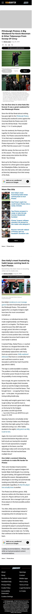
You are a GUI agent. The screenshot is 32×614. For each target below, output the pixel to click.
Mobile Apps (23, 578)
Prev (6, 71)
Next (25, 71)
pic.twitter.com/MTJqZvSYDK (12, 410)
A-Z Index (22, 591)
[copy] (12, 45)
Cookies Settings (7, 596)
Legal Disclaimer (25, 588)
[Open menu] (3, 3)
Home (3, 246)
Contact (22, 575)
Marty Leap (7, 42)
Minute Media (10, 601)
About (3, 572)
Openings (22, 572)
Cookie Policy (5, 588)
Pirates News (10, 246)
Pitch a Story (23, 581)
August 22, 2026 (7, 415)
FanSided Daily (6, 581)
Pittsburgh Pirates (22, 116)
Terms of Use (23, 585)
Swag (3, 575)
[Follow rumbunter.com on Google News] (27, 181)
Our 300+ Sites (6, 578)
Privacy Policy (6, 585)
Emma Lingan (8, 273)
